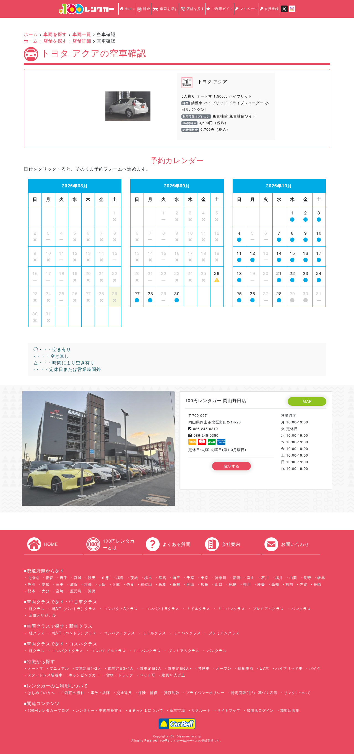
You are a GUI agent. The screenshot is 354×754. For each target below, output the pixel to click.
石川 (265, 577)
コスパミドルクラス (108, 650)
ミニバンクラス (231, 608)
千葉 (190, 577)
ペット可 (147, 674)
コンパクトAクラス (120, 608)
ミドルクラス (198, 608)
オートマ (35, 668)
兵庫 (116, 584)
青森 (49, 577)
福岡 (289, 584)
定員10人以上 (173, 674)
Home (129, 8)
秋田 (92, 577)
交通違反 (124, 692)
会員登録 (271, 8)
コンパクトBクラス (161, 608)
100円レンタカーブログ (48, 710)
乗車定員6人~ (180, 668)
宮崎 (60, 590)
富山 (251, 577)
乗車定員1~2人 (88, 668)
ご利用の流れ (72, 692)
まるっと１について (145, 710)
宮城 (78, 577)
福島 (120, 577)
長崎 (317, 584)
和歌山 (146, 584)
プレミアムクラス (267, 608)
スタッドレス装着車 (45, 674)
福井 (279, 577)
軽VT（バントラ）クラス (73, 608)
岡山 (190, 584)
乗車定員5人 (151, 668)
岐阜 (321, 577)
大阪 (102, 584)
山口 (219, 584)
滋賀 (74, 584)
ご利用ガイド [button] (221, 8)
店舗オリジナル (42, 615)
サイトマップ (228, 710)
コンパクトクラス (119, 632)
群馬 (162, 577)
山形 (106, 577)
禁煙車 (204, 668)
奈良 (130, 584)
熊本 (31, 590)
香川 (247, 584)
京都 (88, 584)
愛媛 (261, 584)
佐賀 (303, 584)
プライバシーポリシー (205, 692)
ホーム (31, 34)
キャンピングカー (84, 674)
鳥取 (162, 584)
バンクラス (300, 608)
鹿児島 (76, 590)
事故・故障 (100, 692)
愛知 (46, 584)
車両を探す (168, 8)
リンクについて (297, 692)
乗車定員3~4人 (121, 668)
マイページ (248, 8)
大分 (46, 590)
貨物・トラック (119, 674)
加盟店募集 (290, 710)
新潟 (237, 577)
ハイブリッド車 (289, 668)
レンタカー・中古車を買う (99, 710)
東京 (205, 577)
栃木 (148, 577)
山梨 (293, 577)
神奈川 (221, 577)
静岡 (31, 584)
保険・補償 (148, 692)
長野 (307, 577)
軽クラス (36, 608)
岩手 (63, 577)
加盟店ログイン (260, 710)
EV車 (264, 668)
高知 (275, 584)
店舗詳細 (81, 41)
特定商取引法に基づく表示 (254, 692)
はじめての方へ (41, 692)
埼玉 (176, 577)
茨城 (134, 577)
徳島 (233, 584)
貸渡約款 (171, 692)
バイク (315, 668)
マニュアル (59, 668)
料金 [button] (146, 8)
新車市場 (177, 710)
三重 (60, 584)
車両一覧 (81, 34)
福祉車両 (245, 668)
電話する (231, 466)
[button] (90, 106)
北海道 (33, 577)
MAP (307, 401)
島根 (176, 584)
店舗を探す (195, 8)
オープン (223, 668)
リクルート (201, 710)
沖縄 (92, 590)
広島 (205, 584)
